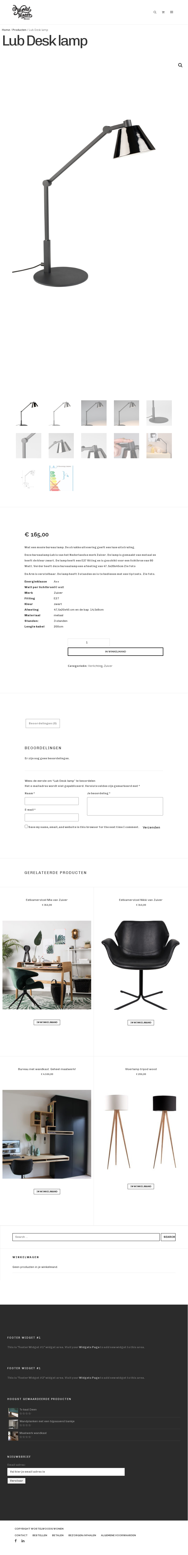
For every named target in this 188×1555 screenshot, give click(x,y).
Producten (19, 30)
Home (6, 30)
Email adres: (16, 1464)
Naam (30, 793)
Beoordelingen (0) (43, 723)
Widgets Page (89, 1347)
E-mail (30, 809)
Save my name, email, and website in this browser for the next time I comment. (83, 827)
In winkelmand (115, 651)
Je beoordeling (98, 793)
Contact (21, 1535)
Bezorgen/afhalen (82, 1535)
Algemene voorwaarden (118, 1535)
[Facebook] (15, 1541)
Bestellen (40, 1535)
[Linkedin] (23, 1541)
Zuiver (108, 666)
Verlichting (95, 666)
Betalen (58, 1535)
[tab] (43, 723)
